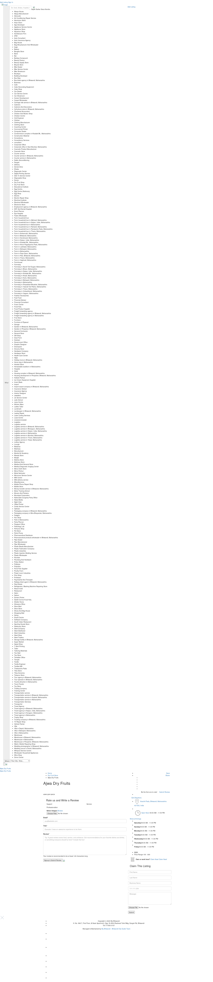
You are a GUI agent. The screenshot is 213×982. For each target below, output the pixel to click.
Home (50, 773)
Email (45, 817)
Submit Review (164, 792)
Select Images (52, 811)
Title (45, 826)
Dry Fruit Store (53, 775)
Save (168, 773)
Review (46, 834)
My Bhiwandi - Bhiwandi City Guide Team (116, 929)
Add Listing (4, 2)
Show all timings (135, 819)
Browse (60, 811)
